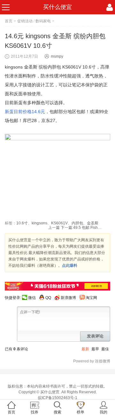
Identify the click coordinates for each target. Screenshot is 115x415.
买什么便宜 (57, 7)
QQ (48, 297)
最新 (85, 349)
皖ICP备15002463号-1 (57, 398)
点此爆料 (69, 265)
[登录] (109, 7)
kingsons (39, 223)
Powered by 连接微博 (91, 361)
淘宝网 (91, 297)
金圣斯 (92, 223)
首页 (8, 21)
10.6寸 (22, 223)
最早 (95, 349)
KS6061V (59, 223)
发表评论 (95, 336)
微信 (32, 297)
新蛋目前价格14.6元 (25, 111)
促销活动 (25, 21)
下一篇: (81, 227)
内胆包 (77, 223)
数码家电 (43, 21)
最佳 (105, 349)
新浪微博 (68, 297)
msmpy (57, 56)
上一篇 (54, 227)
